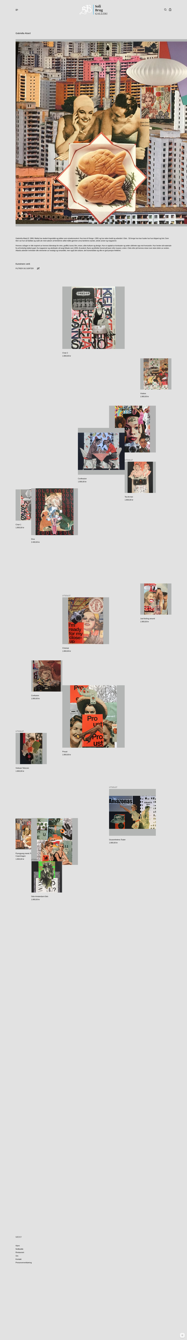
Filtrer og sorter (25, 268)
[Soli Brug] (93, 10)
